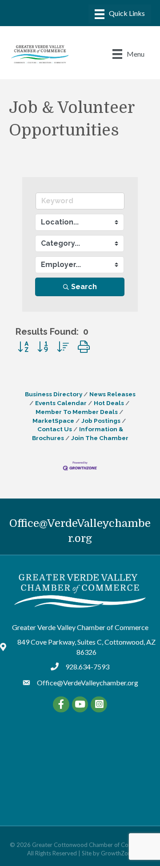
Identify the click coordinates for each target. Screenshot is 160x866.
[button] (23, 347)
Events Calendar (61, 402)
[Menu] (119, 13)
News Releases (112, 394)
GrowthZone (117, 853)
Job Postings (100, 420)
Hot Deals (109, 402)
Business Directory (53, 394)
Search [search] (84, 286)
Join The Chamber (99, 437)
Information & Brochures (77, 433)
